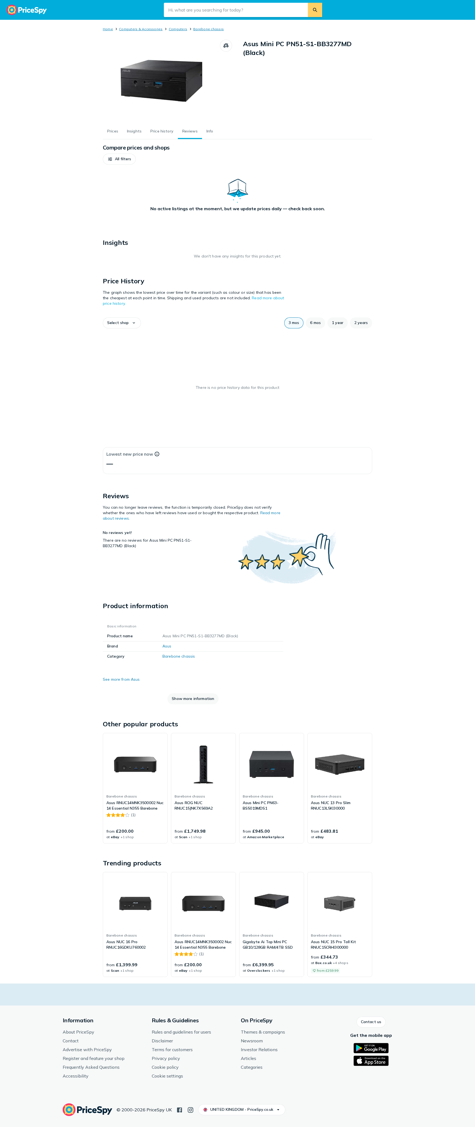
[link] (135, 788)
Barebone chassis (208, 29)
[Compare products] (226, 46)
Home (108, 29)
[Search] (315, 10)
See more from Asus (121, 679)
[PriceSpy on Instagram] (190, 1109)
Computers (178, 29)
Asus (167, 646)
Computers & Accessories (141, 29)
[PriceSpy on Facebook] (179, 1109)
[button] (119, 159)
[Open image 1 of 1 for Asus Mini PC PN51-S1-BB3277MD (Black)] (161, 81)
